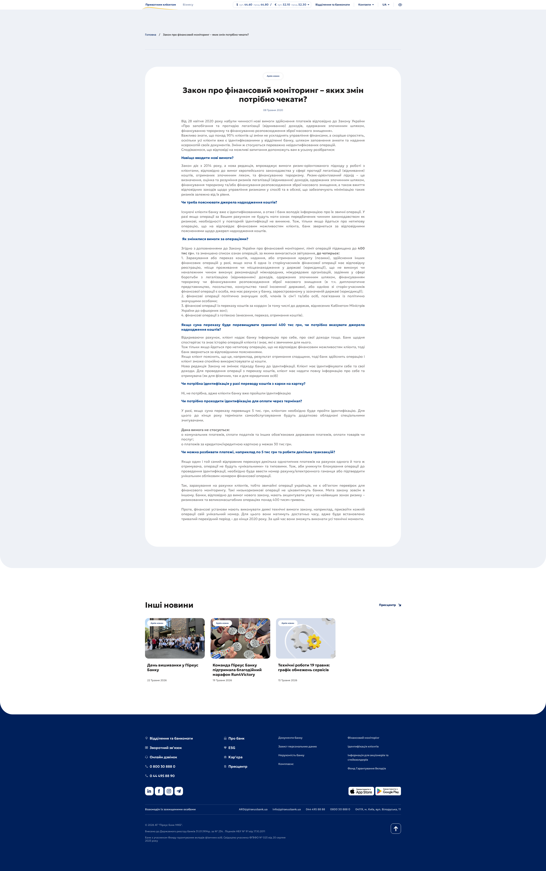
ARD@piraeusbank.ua (253, 809)
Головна (150, 34)
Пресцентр (387, 605)
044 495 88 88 (315, 809)
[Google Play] (388, 791)
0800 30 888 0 (340, 809)
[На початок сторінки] (396, 828)
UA (384, 4)
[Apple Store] (361, 791)
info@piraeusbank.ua (287, 809)
